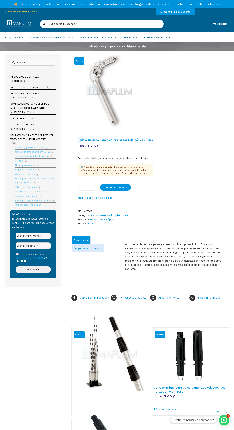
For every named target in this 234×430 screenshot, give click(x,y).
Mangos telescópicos (103, 219)
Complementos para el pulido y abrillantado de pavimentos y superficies (29, 108)
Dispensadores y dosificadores (32, 156)
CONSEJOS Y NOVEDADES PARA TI (22, 11)
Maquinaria (17, 118)
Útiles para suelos (25, 165)
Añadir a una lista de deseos (95, 197)
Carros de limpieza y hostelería (32, 151)
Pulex (90, 223)
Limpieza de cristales (27, 191)
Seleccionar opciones (166, 409)
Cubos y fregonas (25, 174)
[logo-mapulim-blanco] (19, 21)
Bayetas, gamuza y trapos (29, 147)
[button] (224, 420)
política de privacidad (29, 257)
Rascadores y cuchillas (28, 204)
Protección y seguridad (25, 87)
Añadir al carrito (115, 187)
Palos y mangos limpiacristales (110, 215)
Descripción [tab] (81, 240)
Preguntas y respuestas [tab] (87, 248)
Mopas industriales (26, 196)
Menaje (19, 160)
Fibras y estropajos (26, 187)
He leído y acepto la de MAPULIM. (31, 257)
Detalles (223, 412)
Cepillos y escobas (25, 169)
